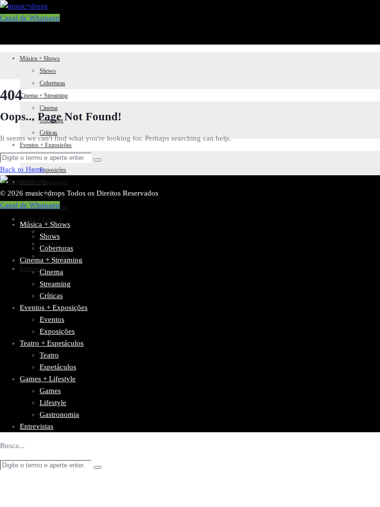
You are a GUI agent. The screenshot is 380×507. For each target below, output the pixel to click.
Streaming (55, 284)
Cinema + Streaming (44, 95)
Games (50, 391)
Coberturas (52, 83)
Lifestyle (53, 402)
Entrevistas (36, 426)
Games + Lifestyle (41, 219)
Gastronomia (59, 414)
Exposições (53, 169)
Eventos (52, 319)
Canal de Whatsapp (30, 18)
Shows (48, 70)
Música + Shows (40, 58)
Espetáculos (58, 367)
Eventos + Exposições (46, 145)
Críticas (51, 296)
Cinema (48, 107)
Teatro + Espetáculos (52, 343)
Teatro (49, 355)
